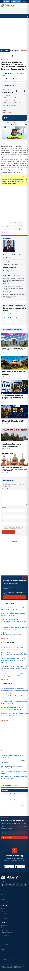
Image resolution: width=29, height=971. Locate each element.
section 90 (5, 232)
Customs (3, 897)
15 (22, 802)
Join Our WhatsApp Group (12, 314)
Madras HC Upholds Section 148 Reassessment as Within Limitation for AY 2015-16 (14, 621)
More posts (4, 638)
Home (2, 16)
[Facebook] (2, 884)
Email (4, 514)
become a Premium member (11, 179)
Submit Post (16, 1)
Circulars (3, 928)
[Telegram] (25, 884)
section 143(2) (18, 226)
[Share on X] (6, 79)
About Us (3, 942)
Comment (5, 489)
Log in (14, 122)
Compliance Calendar (6, 932)
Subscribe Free (7, 837)
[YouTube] (10, 884)
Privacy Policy (4, 962)
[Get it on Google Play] (9, 866)
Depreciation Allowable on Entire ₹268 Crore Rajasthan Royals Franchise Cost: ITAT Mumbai (14, 715)
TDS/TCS (3, 899)
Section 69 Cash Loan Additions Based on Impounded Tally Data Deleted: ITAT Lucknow (14, 696)
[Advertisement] (14, 33)
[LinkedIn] (13, 884)
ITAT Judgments (7, 226)
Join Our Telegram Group (12, 318)
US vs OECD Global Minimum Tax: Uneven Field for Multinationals (14, 295)
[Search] (27, 16)
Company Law (4, 908)
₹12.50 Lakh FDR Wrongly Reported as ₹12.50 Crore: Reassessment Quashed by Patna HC (14, 668)
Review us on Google (11, 322)
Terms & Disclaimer (13, 962)
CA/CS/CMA (4, 918)
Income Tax (8, 16)
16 (26, 802)
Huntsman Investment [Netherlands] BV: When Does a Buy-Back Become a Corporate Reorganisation (13, 65)
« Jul (2, 814)
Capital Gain (13, 223)
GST (2, 894)
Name (4, 507)
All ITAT (4, 112)
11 (6, 802)
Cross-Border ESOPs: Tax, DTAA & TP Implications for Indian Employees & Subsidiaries (13, 288)
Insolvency (3, 916)
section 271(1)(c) (18, 229)
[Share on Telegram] (17, 79)
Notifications (4, 925)
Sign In (24, 1)
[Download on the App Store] (20, 866)
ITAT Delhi (9, 112)
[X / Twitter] (6, 884)
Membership (4, 952)
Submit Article (4, 944)
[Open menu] (26, 5)
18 (6, 805)
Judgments (4, 930)
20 (14, 805)
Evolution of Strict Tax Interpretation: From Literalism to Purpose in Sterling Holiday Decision (13, 280)
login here (20, 181)
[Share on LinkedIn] (10, 79)
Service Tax (21, 16)
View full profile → (8, 271)
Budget (14, 16)
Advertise (3, 947)
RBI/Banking (4, 913)
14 (18, 802)
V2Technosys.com (5, 959)
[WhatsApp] (21, 884)
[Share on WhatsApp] (13, 79)
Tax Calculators (5, 935)
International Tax (5, 902)
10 (2, 802)
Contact (3, 949)
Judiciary (15, 54)
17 (2, 805)
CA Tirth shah (7, 73)
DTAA (21, 223)
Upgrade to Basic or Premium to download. (15, 118)
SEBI (2, 911)
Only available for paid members (12, 98)
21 (18, 805)
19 (10, 805)
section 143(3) (6, 229)
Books (7, 1)
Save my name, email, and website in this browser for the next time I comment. (13, 527)
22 (22, 805)
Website (4, 520)
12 (10, 802)
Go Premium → (14, 597)
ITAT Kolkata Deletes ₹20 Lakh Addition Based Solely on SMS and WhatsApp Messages (13, 660)
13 (14, 802)
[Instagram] (17, 884)
